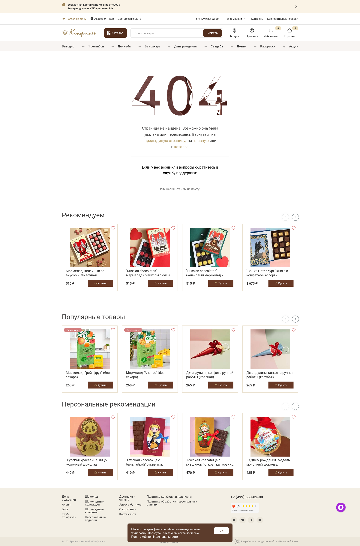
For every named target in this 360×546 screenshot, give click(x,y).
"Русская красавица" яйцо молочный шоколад (86, 462)
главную (201, 140)
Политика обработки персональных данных (172, 503)
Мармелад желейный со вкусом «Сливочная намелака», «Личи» (85, 273)
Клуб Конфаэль (69, 516)
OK (221, 530)
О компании (234, 18)
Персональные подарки (95, 519)
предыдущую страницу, (165, 140)
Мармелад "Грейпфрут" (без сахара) (88, 374)
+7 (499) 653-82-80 (247, 496)
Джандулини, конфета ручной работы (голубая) (269, 374)
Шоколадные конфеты (94, 511)
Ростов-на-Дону (76, 19)
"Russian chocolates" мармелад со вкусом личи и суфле (148, 273)
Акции (293, 46)
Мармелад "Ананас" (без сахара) (145, 374)
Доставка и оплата (129, 18)
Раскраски (267, 46)
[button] (295, 217)
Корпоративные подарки (282, 18)
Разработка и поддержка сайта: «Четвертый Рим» (269, 541)
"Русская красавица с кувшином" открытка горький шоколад (209, 462)
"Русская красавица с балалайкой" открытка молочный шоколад (144, 462)
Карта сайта (127, 514)
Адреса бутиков (104, 18)
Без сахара (152, 46)
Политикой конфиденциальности (154, 536)
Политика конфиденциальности (169, 496)
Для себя (124, 46)
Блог (65, 509)
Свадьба (217, 46)
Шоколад (91, 496)
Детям (241, 46)
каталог (181, 146)
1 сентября (96, 46)
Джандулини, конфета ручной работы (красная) (209, 374)
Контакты (257, 18)
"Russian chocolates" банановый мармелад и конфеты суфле (205, 273)
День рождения (185, 46)
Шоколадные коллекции (94, 503)
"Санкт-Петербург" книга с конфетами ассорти (267, 273)
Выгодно (68, 46)
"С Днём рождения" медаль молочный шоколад (268, 462)
